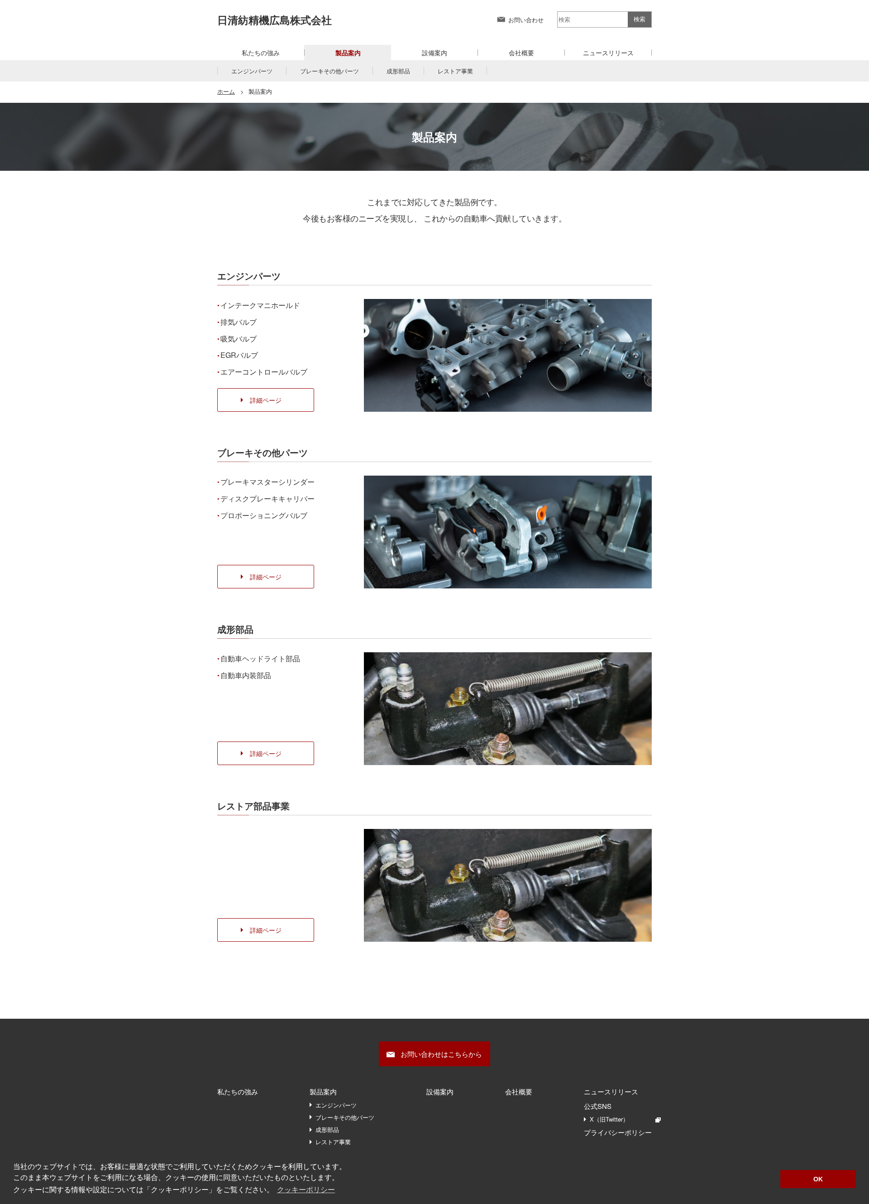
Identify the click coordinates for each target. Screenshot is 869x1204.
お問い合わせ (526, 19)
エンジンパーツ (251, 71)
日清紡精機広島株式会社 (274, 19)
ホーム (226, 91)
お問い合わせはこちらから (441, 1054)
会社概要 (521, 52)
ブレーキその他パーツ (329, 71)
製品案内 (323, 1091)
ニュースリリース (608, 52)
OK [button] (818, 1179)
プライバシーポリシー (618, 1132)
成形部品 (398, 71)
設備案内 (434, 52)
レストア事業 (455, 71)
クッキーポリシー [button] (306, 1190)
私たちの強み (261, 52)
